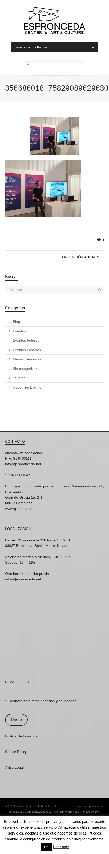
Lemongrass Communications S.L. (30, 811)
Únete (16, 719)
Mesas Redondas (27, 359)
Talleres (19, 378)
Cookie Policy (16, 752)
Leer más (61, 847)
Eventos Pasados (27, 350)
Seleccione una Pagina (31, 47)
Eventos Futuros (26, 340)
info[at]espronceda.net (23, 464)
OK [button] (46, 847)
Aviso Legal (14, 767)
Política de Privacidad (22, 736)
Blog (16, 322)
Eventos (19, 331)
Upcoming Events (27, 387)
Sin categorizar (25, 369)
